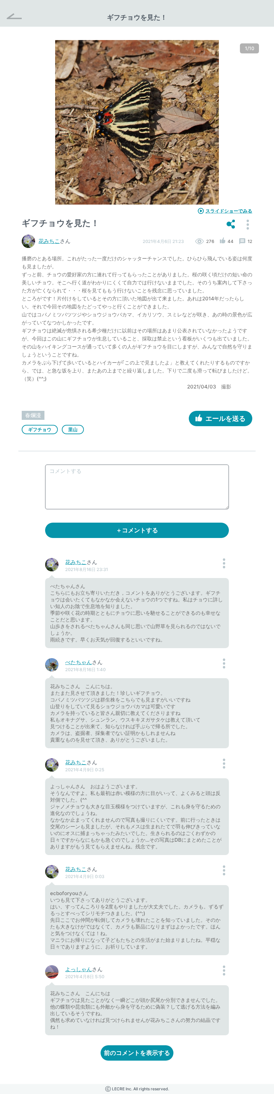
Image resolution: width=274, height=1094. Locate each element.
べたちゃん (78, 662)
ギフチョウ (39, 429)
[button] (230, 224)
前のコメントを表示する (137, 1052)
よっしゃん (78, 969)
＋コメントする (137, 530)
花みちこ (49, 241)
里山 (73, 429)
